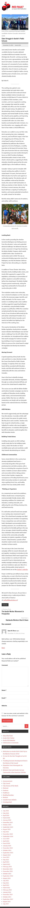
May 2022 (6, 883)
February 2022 (7, 890)
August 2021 (7, 901)
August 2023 (7, 855)
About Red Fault (8, 735)
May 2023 (6, 859)
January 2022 (7, 892)
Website (4, 705)
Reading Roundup (8, 795)
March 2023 (6, 864)
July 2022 (6, 880)
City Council (6, 783)
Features (5, 604)
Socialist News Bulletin (9, 799)
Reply (3, 648)
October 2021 (7, 897)
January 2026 (7, 820)
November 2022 (8, 871)
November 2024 (8, 834)
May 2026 (6, 813)
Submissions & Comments (10, 742)
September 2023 (8, 852)
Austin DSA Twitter (8, 738)
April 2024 (6, 841)
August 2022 (7, 878)
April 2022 (6, 885)
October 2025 (7, 824)
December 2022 (7, 869)
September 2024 (8, 836)
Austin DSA (18, 45)
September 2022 (8, 876)
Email (4, 698)
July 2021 (6, 904)
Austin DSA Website (9, 740)
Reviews (5, 797)
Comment (5, 665)
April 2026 (6, 815)
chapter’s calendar (22, 569)
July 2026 (6, 810)
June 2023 (6, 857)
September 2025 (8, 827)
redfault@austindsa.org (10, 600)
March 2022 (6, 887)
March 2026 (6, 817)
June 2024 (6, 838)
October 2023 (7, 850)
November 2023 (8, 848)
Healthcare (6, 792)
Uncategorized (7, 802)
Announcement (7, 781)
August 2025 (7, 829)
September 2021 (8, 899)
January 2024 (7, 845)
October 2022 (7, 873)
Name (4, 690)
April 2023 (6, 862)
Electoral (5, 788)
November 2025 (8, 822)
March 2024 (6, 843)
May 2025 (6, 831)
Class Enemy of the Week (10, 785)
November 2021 (8, 894)
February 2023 (7, 866)
